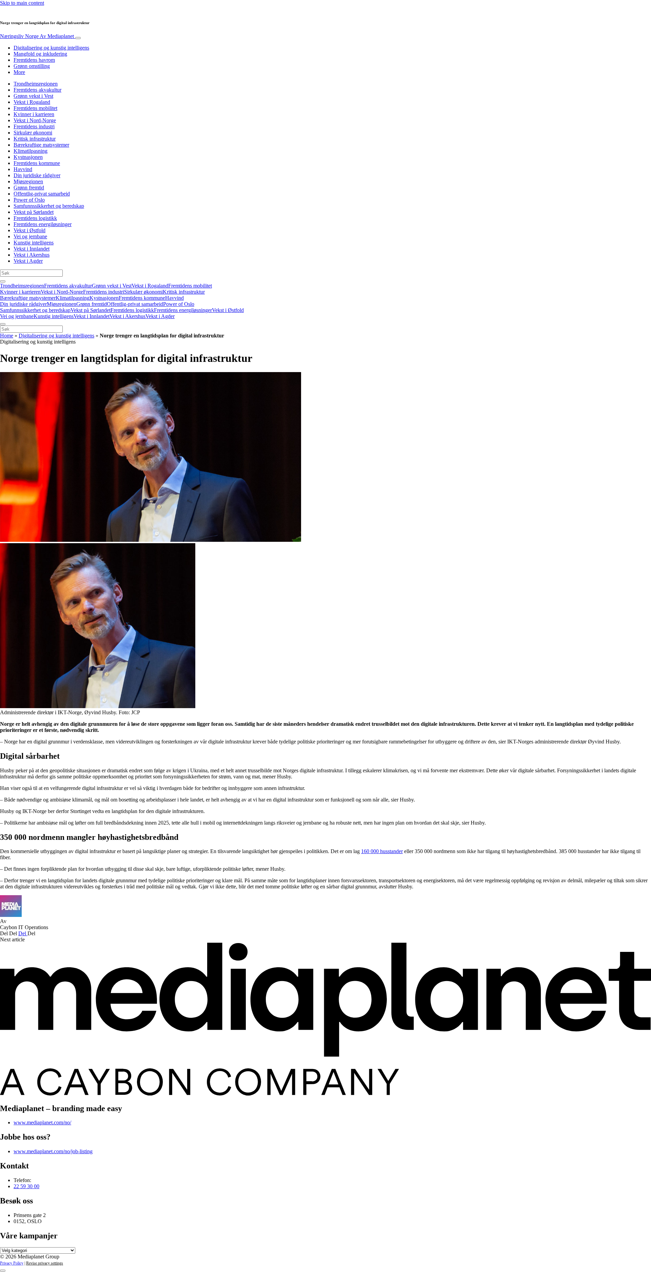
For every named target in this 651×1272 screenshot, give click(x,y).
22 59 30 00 (26, 1186)
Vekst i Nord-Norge (35, 120)
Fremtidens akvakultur (37, 90)
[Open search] (2, 281)
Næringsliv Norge (37, 36)
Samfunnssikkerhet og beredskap (49, 206)
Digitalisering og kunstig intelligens (51, 48)
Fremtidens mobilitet (35, 108)
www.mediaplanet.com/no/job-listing (53, 1151)
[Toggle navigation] (78, 38)
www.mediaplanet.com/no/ (42, 1122)
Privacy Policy (11, 1263)
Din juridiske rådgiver (37, 175)
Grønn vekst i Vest (33, 96)
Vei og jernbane (30, 236)
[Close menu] (2, 324)
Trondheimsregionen (36, 84)
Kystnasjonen (28, 157)
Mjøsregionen (28, 181)
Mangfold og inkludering (40, 54)
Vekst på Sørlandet (34, 212)
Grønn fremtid (29, 187)
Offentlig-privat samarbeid (42, 194)
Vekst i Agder (28, 261)
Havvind (23, 169)
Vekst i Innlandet (32, 249)
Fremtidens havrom (34, 60)
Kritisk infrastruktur (35, 139)
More (19, 72)
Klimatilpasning (30, 151)
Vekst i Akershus (32, 255)
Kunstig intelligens (34, 242)
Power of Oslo (29, 200)
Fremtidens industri (34, 126)
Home (6, 335)
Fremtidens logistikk (35, 218)
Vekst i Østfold (29, 230)
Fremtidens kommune (37, 163)
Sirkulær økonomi (33, 132)
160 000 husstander (382, 851)
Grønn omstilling (32, 66)
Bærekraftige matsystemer (41, 145)
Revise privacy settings (44, 1263)
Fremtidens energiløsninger (43, 224)
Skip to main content (22, 3)
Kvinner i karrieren (34, 114)
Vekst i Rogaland (32, 102)
